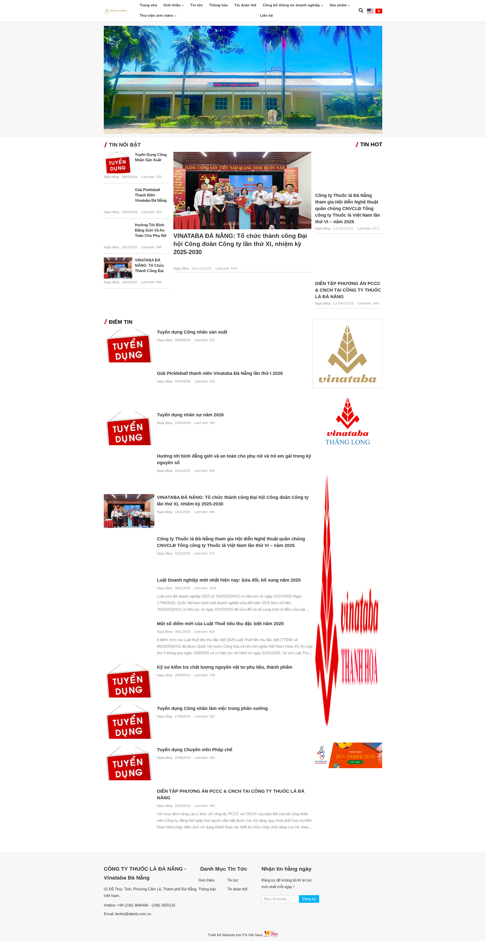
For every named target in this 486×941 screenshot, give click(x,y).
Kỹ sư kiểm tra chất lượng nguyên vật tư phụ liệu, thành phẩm (224, 667)
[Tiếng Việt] (378, 10)
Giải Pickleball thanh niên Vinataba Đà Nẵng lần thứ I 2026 (151, 195)
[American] (370, 10)
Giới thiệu (172, 5)
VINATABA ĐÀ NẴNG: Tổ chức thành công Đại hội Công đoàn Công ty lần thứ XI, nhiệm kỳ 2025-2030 (151, 265)
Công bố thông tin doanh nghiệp (291, 5)
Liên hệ (266, 15)
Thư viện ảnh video (156, 15)
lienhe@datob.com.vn (133, 914)
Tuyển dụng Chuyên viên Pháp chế (194, 749)
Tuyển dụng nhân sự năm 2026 (190, 414)
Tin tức (196, 5)
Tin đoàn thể (245, 5)
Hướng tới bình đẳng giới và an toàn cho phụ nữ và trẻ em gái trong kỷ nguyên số (151, 230)
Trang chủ (148, 5)
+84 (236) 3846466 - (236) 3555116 (146, 905)
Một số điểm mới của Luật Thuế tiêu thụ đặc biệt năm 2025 (220, 623)
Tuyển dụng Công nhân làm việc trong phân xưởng (212, 708)
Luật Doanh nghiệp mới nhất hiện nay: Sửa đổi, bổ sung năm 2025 (229, 580)
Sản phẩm (338, 5)
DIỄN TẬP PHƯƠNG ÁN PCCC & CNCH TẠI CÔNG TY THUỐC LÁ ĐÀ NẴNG (348, 290)
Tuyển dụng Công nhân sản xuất (151, 157)
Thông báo (218, 5)
